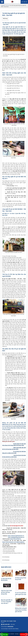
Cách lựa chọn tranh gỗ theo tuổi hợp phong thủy (6, 592)
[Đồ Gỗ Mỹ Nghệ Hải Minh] (12, 1)
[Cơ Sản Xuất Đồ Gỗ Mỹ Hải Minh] (7, 573)
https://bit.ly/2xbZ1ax (15, 539)
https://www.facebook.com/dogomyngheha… (13, 542)
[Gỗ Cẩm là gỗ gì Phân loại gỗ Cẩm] (21, 572)
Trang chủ (3, 5)
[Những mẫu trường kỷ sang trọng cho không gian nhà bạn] (21, 602)
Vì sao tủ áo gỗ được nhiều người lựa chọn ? (20, 594)
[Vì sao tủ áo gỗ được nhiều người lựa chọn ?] (21, 586)
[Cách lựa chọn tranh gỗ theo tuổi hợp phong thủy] (7, 585)
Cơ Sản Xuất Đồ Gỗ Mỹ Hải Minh (6, 579)
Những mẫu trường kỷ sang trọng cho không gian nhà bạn (21, 610)
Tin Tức (7, 5)
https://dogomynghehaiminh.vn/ (16, 535)
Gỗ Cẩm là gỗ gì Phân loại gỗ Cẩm (20, 578)
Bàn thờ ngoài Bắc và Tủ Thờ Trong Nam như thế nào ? (6, 601)
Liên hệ (25, 2)
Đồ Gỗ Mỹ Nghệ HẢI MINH (16, 525)
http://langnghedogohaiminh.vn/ (16, 537)
